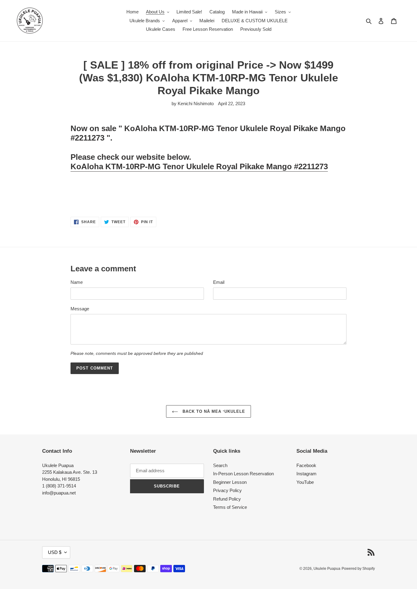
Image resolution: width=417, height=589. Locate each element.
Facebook (306, 465)
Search (220, 465)
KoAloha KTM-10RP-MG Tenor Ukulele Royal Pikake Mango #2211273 (199, 166)
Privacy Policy (227, 490)
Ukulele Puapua (327, 568)
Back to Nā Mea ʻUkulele (213, 411)
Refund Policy (227, 499)
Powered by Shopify (358, 568)
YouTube (305, 482)
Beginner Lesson (230, 482)
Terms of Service (230, 507)
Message (80, 308)
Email (218, 282)
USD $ (54, 552)
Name (77, 282)
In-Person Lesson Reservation (243, 473)
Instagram (306, 473)
